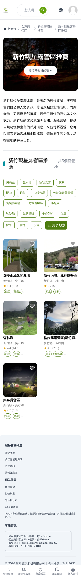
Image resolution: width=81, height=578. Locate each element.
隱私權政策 (11, 500)
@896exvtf (43, 539)
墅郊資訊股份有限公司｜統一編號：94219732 (46, 563)
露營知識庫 (11, 472)
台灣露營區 (25, 29)
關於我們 (10, 453)
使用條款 (10, 487)
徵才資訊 (10, 466)
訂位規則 (10, 493)
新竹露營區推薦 (45, 29)
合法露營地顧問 (13, 459)
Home (12, 29)
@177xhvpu (44, 536)
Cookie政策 (11, 507)
